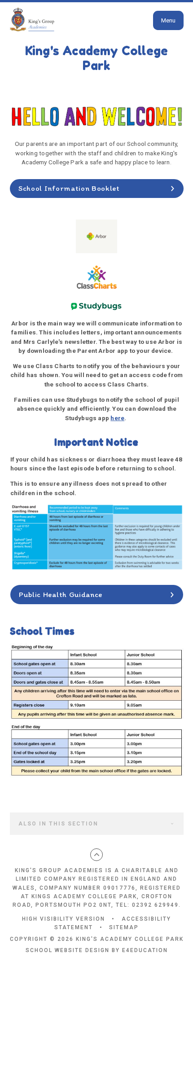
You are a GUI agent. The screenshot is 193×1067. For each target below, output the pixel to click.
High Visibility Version (63, 919)
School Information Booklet (69, 188)
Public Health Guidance (60, 594)
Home (20, 45)
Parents (57, 45)
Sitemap (124, 927)
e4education (145, 950)
